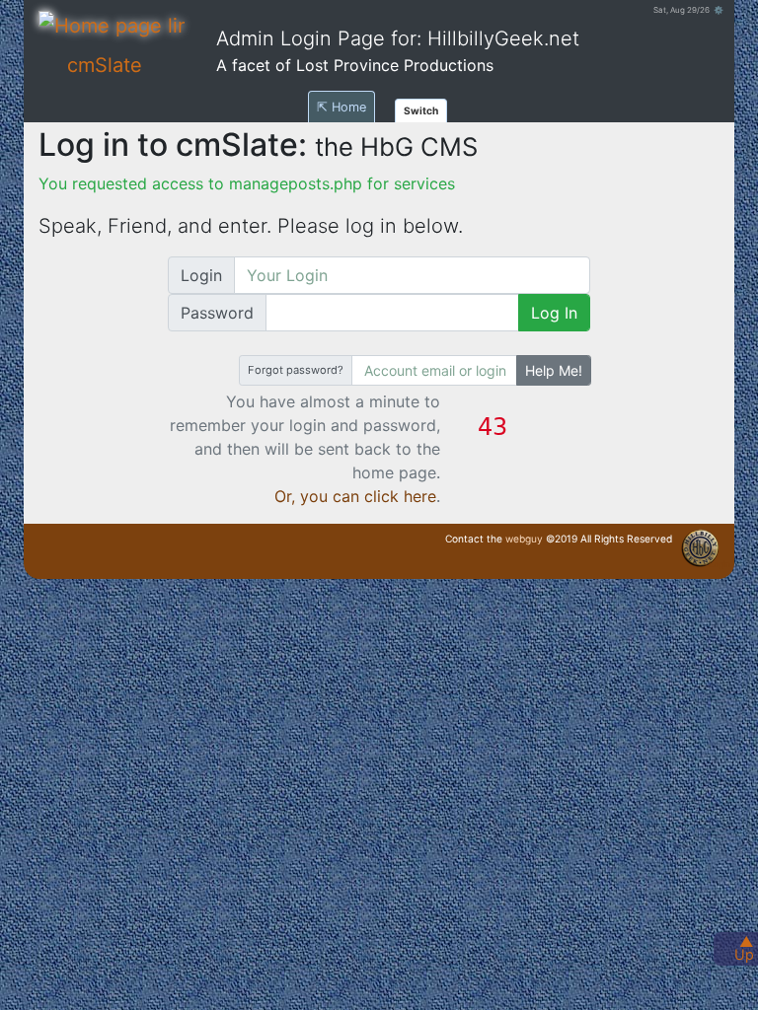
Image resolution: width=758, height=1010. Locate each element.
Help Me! (553, 370)
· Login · (719, 564)
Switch (421, 110)
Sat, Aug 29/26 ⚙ (688, 10)
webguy (524, 538)
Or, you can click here (355, 496)
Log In (554, 313)
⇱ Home (341, 107)
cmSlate (104, 65)
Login (201, 275)
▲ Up (744, 948)
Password (217, 313)
